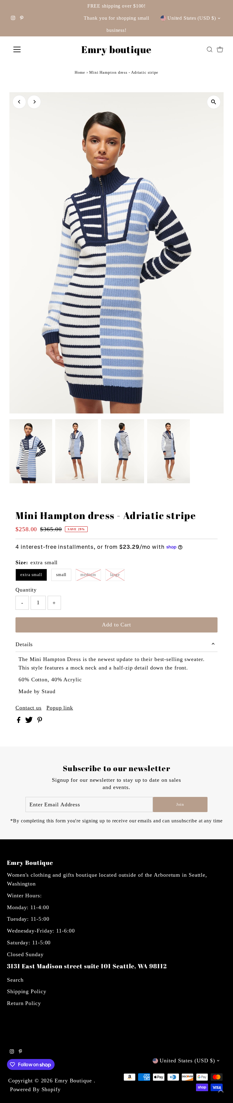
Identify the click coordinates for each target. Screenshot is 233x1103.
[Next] (34, 102)
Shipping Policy (26, 991)
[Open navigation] (35, 49)
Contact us (28, 707)
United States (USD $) (191, 18)
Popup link (59, 707)
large (115, 574)
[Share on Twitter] (29, 721)
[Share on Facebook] (19, 721)
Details (24, 644)
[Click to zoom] (214, 102)
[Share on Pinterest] (39, 721)
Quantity (26, 590)
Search (15, 980)
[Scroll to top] (221, 1091)
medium (88, 574)
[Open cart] (220, 49)
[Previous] (19, 102)
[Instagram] (13, 18)
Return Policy (24, 1003)
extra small (31, 574)
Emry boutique (116, 49)
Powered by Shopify (35, 1089)
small (61, 574)
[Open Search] (209, 49)
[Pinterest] (22, 18)
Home (80, 72)
